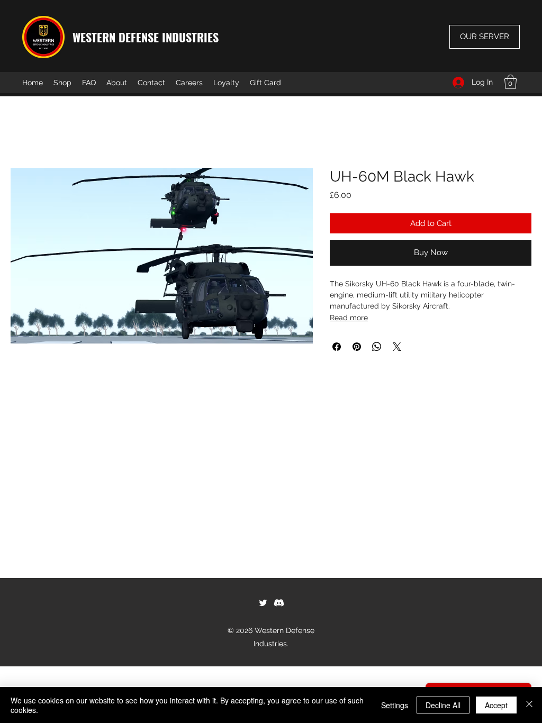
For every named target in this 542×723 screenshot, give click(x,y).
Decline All (443, 705)
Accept (496, 705)
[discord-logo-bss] (279, 603)
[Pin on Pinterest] (356, 346)
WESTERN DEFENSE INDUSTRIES (146, 37)
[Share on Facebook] (336, 346)
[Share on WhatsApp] (377, 346)
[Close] (529, 705)
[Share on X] (397, 346)
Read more (349, 317)
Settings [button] (394, 705)
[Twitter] (263, 603)
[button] (510, 82)
